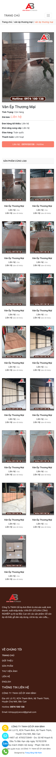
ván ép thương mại (23, 22)
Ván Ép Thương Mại (14, 206)
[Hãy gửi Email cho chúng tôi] (3, 736)
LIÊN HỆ (6, 676)
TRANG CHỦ (12, 15)
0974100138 (28, 144)
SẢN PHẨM (7, 666)
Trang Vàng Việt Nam (33, 753)
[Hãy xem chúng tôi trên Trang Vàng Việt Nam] (3, 728)
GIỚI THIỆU (7, 660)
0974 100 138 (17, 706)
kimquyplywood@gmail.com (22, 712)
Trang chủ (7, 22)
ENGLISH (6, 681)
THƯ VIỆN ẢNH (9, 671)
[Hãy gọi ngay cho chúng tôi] (3, 751)
